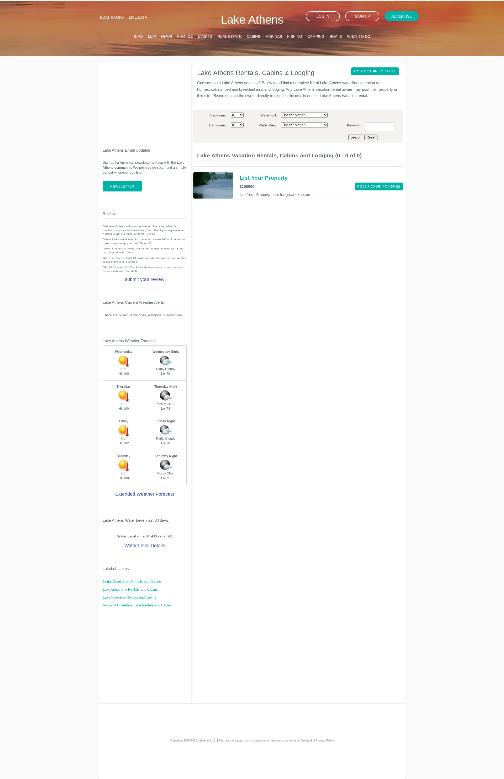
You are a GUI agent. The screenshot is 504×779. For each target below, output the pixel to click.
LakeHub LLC (207, 740)
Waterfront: (268, 115)
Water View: (268, 125)
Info (138, 36)
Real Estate (230, 36)
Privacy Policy (325, 740)
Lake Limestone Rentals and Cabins (130, 589)
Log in (323, 16)
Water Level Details (144, 545)
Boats (336, 36)
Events (205, 36)
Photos (185, 36)
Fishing (294, 36)
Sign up (362, 16)
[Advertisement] (144, 101)
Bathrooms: (218, 125)
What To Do (358, 36)
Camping (315, 36)
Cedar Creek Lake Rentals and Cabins (132, 582)
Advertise (401, 16)
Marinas (273, 36)
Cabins (253, 36)
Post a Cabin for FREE (375, 71)
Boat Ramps (112, 17)
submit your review (144, 279)
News (166, 36)
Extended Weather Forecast (144, 494)
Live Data (138, 17)
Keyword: (354, 125)
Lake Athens (252, 19)
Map (152, 36)
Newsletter (122, 186)
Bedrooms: (218, 115)
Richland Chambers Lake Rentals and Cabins (137, 605)
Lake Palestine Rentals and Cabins (129, 597)
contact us (259, 740)
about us (242, 740)
